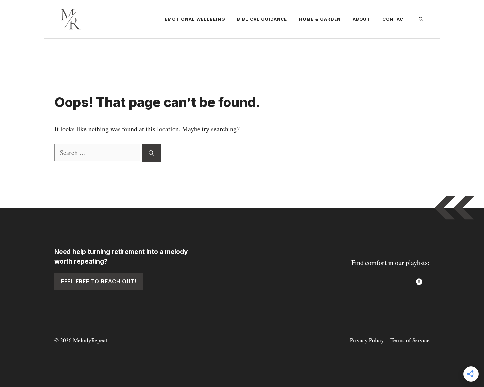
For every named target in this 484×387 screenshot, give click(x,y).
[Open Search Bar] (421, 19)
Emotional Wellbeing (195, 19)
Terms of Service (410, 340)
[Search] (151, 153)
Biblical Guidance (262, 19)
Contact (394, 19)
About (361, 19)
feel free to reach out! (99, 281)
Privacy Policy (367, 340)
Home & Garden (320, 19)
